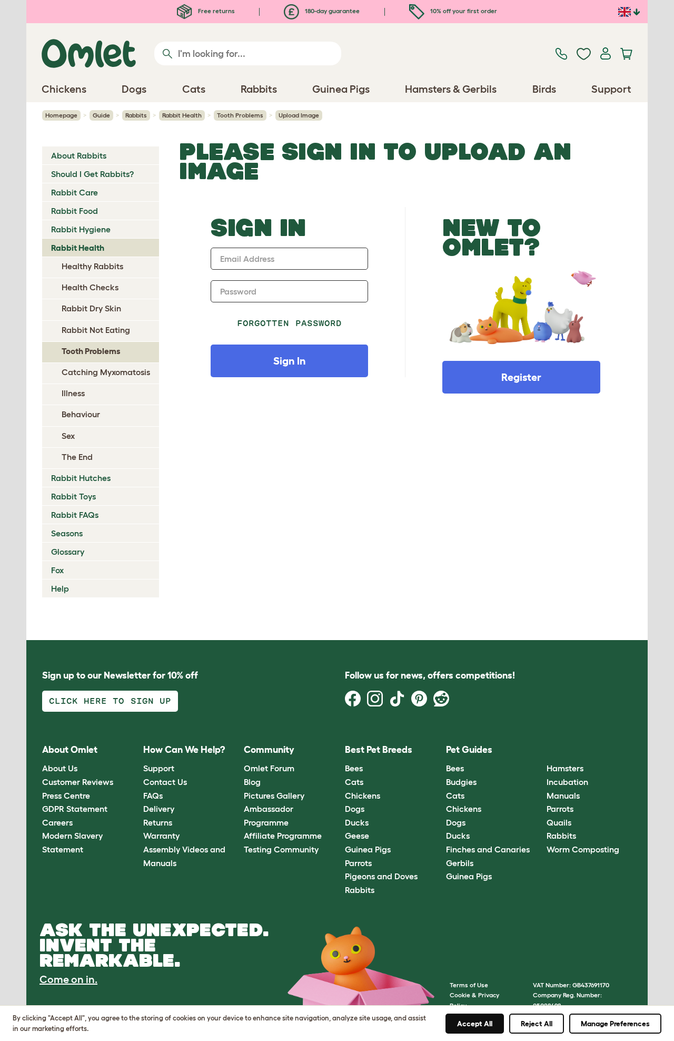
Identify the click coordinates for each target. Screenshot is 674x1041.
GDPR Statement (74, 808)
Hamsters (565, 768)
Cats (354, 782)
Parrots (358, 863)
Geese (357, 835)
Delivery (158, 808)
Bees (354, 768)
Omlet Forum (269, 768)
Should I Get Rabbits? (92, 174)
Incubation (567, 782)
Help (60, 588)
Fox (57, 570)
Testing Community (281, 849)
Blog (252, 782)
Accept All (474, 1023)
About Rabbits (78, 155)
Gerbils (459, 863)
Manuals (563, 795)
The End (77, 456)
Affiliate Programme (283, 835)
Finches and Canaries (488, 849)
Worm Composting (583, 849)
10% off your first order (463, 10)
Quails (559, 822)
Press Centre (66, 795)
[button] (539, 750)
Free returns (215, 10)
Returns (157, 822)
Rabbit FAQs (74, 514)
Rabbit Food (74, 210)
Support (158, 768)
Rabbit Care (74, 192)
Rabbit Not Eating (96, 330)
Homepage (61, 115)
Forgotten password (289, 323)
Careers (57, 822)
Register (521, 377)
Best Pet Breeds (378, 749)
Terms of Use (469, 984)
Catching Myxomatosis (106, 372)
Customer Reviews (77, 782)
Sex (68, 435)
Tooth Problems (240, 115)
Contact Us (165, 782)
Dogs (354, 808)
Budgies (461, 782)
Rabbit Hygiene (81, 229)
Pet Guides (469, 749)
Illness (73, 393)
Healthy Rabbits (92, 266)
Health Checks (90, 287)
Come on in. (68, 979)
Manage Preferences (615, 1023)
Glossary (67, 551)
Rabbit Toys (73, 496)
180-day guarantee (331, 10)
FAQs (153, 795)
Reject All (536, 1023)
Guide (101, 115)
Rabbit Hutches (81, 478)
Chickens (362, 795)
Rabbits (136, 115)
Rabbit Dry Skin (91, 308)
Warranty (161, 835)
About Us (59, 768)
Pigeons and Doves (381, 876)
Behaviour (81, 414)
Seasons (67, 533)
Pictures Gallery (274, 795)
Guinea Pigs (368, 849)
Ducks (357, 822)
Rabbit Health (182, 115)
